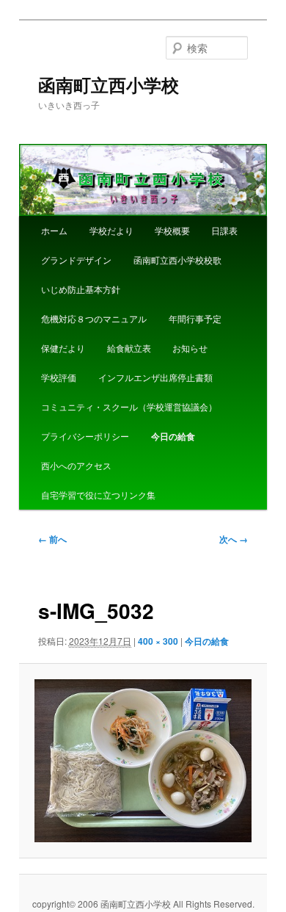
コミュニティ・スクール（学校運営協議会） (129, 406)
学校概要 (172, 230)
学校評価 (58, 377)
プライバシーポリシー (85, 436)
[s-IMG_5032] (142, 760)
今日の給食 (173, 436)
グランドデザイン (76, 259)
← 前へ (52, 539)
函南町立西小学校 (108, 84)
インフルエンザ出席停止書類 (155, 377)
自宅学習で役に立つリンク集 (98, 494)
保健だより (63, 347)
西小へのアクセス (76, 465)
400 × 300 (158, 641)
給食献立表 (129, 347)
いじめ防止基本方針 (80, 289)
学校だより (111, 230)
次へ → (233, 539)
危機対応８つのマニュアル (94, 318)
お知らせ (190, 347)
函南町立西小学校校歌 (177, 259)
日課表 (224, 230)
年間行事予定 (195, 318)
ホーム (54, 230)
